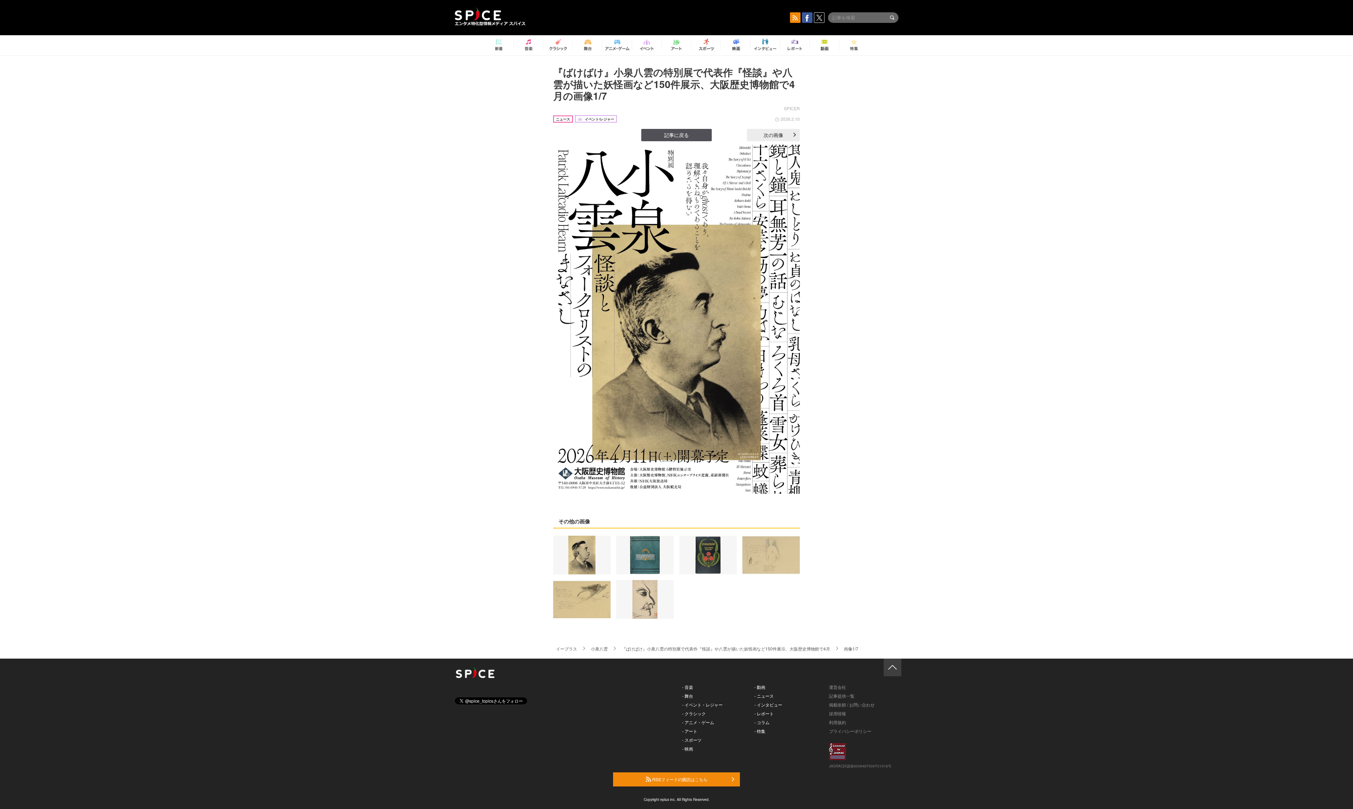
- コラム (762, 722)
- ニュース (764, 696)
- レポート (764, 713)
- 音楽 (687, 687)
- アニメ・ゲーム (698, 722)
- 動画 (759, 687)
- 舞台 (687, 696)
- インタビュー (768, 705)
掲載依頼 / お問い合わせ (852, 705)
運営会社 (837, 687)
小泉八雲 (599, 649)
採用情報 (837, 713)
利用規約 (837, 722)
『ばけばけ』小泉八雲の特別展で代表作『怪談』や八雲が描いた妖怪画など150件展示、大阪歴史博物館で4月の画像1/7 (674, 84)
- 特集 (759, 731)
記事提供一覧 (841, 696)
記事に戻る (676, 134)
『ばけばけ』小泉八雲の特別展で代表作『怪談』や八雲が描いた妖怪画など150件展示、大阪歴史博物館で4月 (726, 649)
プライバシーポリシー (850, 731)
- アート (689, 731)
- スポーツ (692, 740)
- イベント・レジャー (702, 705)
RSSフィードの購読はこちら (679, 779)
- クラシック (694, 713)
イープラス (566, 649)
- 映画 (687, 749)
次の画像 (773, 134)
